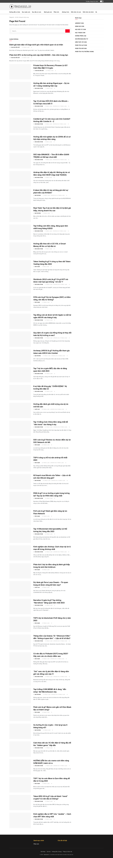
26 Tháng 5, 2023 (48, 373)
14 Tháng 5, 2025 (25, 47)
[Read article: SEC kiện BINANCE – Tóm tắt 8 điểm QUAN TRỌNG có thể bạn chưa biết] (20, 161)
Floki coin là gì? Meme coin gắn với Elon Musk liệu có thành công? (52, 708)
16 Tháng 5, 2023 (45, 569)
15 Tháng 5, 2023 (45, 623)
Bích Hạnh (37, 266)
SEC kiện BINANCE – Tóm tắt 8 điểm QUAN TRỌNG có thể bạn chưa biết (51, 155)
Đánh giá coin (48, 12)
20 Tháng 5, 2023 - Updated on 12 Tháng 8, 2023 (53, 480)
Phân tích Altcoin (81, 45)
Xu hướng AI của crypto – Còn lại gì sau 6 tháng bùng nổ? (50, 726)
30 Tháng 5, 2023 (48, 320)
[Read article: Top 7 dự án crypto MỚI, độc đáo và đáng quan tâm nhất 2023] (20, 374)
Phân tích (56, 12)
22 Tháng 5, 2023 (45, 444)
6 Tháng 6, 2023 (48, 177)
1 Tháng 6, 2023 (45, 266)
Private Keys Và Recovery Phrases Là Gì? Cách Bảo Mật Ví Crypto (50, 66)
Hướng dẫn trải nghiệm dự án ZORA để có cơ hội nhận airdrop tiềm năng (52, 138)
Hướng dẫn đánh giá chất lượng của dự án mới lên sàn (50, 405)
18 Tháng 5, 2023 (45, 516)
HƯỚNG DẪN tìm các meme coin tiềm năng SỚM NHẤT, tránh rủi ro (51, 761)
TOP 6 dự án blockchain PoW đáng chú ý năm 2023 (52, 619)
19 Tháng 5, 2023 (48, 498)
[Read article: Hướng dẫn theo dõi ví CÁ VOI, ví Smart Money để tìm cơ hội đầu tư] (20, 250)
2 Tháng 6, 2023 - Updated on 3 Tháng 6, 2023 (55, 231)
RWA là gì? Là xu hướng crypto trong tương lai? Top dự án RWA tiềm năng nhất (51, 494)
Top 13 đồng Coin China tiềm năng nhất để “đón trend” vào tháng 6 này (50, 423)
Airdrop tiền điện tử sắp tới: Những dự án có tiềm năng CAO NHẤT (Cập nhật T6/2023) (51, 173)
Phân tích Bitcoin (81, 48)
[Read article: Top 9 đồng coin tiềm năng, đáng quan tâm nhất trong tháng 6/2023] (20, 232)
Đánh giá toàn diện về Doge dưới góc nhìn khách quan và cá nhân (36, 44)
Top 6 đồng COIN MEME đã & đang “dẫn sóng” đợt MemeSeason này (49, 690)
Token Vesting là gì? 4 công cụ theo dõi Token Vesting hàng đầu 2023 (51, 262)
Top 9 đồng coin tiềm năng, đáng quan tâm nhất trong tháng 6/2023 (50, 227)
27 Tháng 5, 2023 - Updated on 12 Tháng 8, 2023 (56, 338)
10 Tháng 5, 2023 (48, 801)
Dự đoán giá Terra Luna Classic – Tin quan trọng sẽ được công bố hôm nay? (50, 583)
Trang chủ (11, 17)
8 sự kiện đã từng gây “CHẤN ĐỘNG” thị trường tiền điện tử (50, 387)
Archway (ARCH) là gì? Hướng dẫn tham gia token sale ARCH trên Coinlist (51, 351)
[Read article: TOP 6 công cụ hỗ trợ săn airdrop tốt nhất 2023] (20, 464)
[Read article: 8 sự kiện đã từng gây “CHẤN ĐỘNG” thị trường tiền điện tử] (20, 392)
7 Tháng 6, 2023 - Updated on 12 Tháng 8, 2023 (56, 159)
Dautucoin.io (46, 854)
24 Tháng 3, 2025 (49, 70)
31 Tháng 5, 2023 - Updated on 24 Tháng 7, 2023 (56, 284)
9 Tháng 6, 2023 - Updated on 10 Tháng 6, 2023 (56, 106)
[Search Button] (103, 12)
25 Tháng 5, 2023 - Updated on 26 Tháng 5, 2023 (52, 409)
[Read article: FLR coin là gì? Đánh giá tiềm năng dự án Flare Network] (20, 517)
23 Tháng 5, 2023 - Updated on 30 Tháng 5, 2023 (56, 427)
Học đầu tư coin (36, 12)
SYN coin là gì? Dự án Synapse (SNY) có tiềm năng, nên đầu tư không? (52, 298)
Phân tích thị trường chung (84, 51)
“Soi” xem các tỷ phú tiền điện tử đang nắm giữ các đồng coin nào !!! (51, 672)
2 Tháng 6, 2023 (48, 248)
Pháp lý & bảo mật (67, 851)
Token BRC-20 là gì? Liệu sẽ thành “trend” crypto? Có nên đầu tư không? (50, 797)
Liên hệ (48, 851)
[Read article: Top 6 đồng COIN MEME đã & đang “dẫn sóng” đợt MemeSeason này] (20, 695)
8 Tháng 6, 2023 (48, 141)
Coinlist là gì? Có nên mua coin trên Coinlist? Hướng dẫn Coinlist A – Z (51, 120)
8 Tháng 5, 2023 (48, 819)
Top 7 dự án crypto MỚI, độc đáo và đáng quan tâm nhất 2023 (50, 369)
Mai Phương (38, 195)
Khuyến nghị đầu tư (81, 39)
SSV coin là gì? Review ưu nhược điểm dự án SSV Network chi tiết (52, 441)
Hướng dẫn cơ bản (14, 12)
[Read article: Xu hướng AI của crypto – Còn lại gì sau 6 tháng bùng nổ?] (20, 731)
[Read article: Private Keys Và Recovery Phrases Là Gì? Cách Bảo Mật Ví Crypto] (20, 71)
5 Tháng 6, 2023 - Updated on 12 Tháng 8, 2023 (53, 195)
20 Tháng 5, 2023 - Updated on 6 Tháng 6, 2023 (53, 462)
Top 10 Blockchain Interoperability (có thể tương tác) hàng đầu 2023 (50, 530)
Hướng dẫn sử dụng (56, 851)
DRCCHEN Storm (39, 88)
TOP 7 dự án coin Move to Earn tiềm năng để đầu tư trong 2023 (51, 779)
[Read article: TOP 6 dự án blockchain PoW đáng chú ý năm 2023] (20, 624)
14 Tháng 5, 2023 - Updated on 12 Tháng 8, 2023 (53, 658)
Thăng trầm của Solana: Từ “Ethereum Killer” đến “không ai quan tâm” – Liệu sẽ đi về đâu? (52, 637)
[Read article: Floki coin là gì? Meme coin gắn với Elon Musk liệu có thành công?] (20, 713)
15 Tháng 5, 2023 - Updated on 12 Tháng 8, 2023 (56, 641)
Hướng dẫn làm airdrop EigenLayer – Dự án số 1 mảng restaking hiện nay (51, 84)
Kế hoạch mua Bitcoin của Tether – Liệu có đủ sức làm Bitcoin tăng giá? (52, 476)
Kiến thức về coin (76, 12)
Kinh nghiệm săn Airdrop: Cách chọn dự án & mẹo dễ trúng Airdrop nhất (52, 547)
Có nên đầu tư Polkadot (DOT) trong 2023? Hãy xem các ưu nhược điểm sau (50, 654)
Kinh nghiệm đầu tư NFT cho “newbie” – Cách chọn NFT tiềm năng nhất (52, 815)
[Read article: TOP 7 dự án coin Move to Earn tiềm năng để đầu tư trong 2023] (20, 784)
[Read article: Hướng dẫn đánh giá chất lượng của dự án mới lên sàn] (20, 410)
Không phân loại (80, 36)
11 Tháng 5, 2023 (48, 747)
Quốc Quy (37, 409)
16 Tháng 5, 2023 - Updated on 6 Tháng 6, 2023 (56, 551)
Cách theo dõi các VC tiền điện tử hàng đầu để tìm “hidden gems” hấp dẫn (52, 744)
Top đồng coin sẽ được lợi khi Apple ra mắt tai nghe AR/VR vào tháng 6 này (52, 316)
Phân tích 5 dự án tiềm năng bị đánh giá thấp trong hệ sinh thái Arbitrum (51, 565)
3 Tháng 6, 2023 (46, 213)
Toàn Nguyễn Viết (15, 47)
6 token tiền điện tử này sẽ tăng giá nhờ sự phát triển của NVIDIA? (50, 191)
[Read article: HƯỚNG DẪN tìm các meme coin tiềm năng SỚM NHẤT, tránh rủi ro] (20, 767)
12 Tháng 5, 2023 (45, 712)
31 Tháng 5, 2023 (45, 302)
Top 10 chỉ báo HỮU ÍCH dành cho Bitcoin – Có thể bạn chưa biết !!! (51, 102)
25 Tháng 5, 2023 (48, 391)
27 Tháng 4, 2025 (25, 57)
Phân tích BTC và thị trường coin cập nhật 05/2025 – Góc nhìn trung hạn (38, 55)
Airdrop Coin (65, 12)
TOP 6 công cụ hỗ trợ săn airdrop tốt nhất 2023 (50, 458)
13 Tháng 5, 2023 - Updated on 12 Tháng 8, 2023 (56, 676)
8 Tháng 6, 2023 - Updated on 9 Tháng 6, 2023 (55, 124)
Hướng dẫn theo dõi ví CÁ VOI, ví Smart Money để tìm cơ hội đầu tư (49, 244)
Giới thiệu (43, 851)
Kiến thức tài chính (88, 12)
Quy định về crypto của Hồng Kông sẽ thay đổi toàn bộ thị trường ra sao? (52, 334)
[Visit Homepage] (20, 6)
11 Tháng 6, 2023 (48, 88)
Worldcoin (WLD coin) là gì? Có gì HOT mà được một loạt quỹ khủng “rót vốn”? (50, 280)
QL (96, 12)
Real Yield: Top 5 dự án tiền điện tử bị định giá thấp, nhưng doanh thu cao (52, 209)
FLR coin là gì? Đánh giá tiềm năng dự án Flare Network (50, 512)
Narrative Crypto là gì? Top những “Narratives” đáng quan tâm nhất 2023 (49, 601)
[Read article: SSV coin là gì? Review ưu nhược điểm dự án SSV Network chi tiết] (20, 446)
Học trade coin (26, 12)
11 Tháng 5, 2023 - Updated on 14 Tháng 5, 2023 (56, 765)
